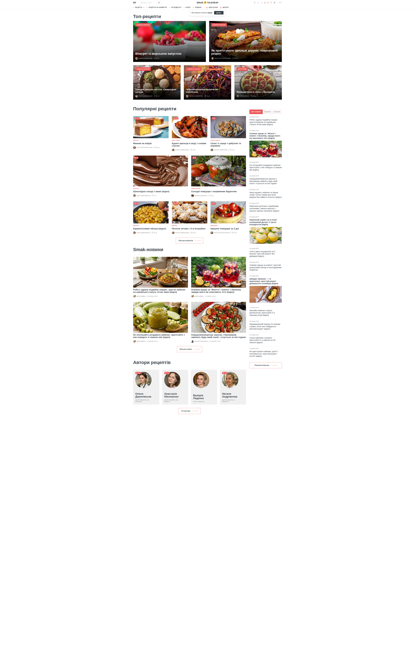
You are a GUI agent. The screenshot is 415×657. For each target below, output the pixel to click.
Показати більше (262, 365)
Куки (210, 13)
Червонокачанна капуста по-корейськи (202, 90)
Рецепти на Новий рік (158, 7)
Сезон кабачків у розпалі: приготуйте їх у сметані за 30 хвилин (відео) (262, 340)
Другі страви (242, 69)
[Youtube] (265, 2)
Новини (198, 7)
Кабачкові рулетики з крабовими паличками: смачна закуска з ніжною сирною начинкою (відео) (264, 208)
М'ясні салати (215, 140)
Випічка (136, 140)
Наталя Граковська (201, 341)
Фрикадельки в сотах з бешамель (256, 92)
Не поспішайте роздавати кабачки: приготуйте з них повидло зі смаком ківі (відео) (159, 336)
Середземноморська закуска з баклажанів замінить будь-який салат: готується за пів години (218, 336)
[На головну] (207, 2)
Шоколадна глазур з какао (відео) (151, 191)
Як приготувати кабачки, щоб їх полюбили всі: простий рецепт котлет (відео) (263, 353)
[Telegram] (261, 2)
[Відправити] (159, 2)
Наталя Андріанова (145, 58)
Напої (188, 7)
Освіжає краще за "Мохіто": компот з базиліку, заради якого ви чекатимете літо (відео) (216, 290)
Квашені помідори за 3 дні (225, 228)
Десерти (136, 188)
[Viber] (258, 3)
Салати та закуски (143, 24)
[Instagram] (271, 2)
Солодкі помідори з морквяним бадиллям (214, 191)
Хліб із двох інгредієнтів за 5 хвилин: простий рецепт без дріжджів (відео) (262, 253)
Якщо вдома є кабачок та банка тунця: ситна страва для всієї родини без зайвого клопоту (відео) (265, 194)
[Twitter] (268, 2)
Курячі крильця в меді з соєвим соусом (189, 144)
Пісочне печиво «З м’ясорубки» (189, 228)
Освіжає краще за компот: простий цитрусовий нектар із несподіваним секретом (265, 267)
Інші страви (176, 140)
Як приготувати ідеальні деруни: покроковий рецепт (244, 52)
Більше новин (186, 349)
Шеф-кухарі (213, 7)
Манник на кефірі (142, 143)
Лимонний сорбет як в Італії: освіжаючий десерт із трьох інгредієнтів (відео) (263, 222)
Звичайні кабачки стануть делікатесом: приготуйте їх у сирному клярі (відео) (262, 312)
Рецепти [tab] (267, 112)
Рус (280, 2)
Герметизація (195, 188)
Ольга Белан (244, 96)
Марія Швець (140, 296)
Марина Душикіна (200, 195)
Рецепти (138, 7)
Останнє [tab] (277, 112)
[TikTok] (274, 2)
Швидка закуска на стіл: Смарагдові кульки (155, 90)
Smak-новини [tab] (256, 112)
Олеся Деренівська (145, 96)
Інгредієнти (176, 7)
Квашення (214, 225)
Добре (218, 13)
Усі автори (185, 411)
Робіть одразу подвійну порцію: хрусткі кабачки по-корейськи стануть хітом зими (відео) (159, 290)
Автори (225, 7)
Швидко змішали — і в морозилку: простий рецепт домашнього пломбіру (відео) (263, 281)
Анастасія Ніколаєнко (223, 58)
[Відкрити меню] (134, 2)
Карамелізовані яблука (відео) (149, 228)
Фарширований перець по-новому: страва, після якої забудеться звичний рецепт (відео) (265, 326)
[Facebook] (254, 2)
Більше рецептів (186, 240)
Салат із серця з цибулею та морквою (226, 144)
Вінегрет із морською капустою (158, 53)
